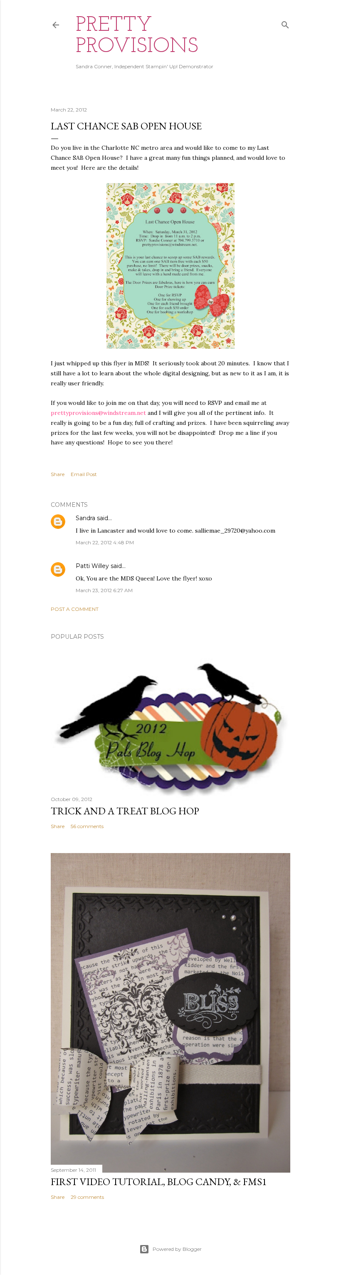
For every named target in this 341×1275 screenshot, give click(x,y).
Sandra (85, 518)
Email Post (84, 474)
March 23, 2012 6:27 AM (104, 590)
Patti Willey (92, 566)
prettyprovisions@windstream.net (98, 413)
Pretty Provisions (137, 36)
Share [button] (57, 474)
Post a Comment (75, 609)
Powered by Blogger (177, 1249)
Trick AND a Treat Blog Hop (125, 810)
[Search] (285, 23)
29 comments (87, 1197)
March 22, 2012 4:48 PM (105, 542)
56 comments (87, 826)
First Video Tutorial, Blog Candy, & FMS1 (159, 1181)
